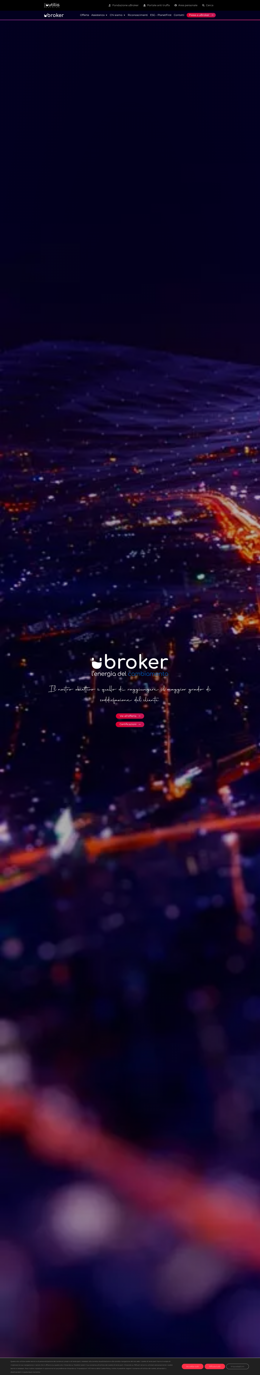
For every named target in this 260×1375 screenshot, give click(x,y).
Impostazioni (237, 1366)
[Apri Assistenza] (106, 15)
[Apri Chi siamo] (124, 15)
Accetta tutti (192, 1366)
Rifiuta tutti (215, 1366)
